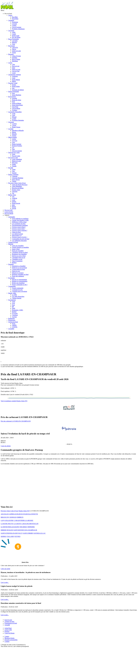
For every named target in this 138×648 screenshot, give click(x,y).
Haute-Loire (15, 35)
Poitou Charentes (13, 174)
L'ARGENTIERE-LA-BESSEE (23, 520)
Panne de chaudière (18, 251)
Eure (13, 93)
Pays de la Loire (13, 157)
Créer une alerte (5, 569)
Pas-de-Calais (16, 156)
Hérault (14, 117)
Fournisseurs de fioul (11, 623)
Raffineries (11, 318)
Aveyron (14, 140)
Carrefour (15, 315)
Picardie (10, 168)
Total (13, 301)
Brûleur (14, 262)
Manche (14, 42)
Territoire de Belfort (18, 90)
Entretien (11, 264)
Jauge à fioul (16, 249)
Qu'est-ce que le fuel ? (18, 229)
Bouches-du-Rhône (18, 188)
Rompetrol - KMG (17, 310)
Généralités (11, 217)
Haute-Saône (16, 86)
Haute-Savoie (16, 203)
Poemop (7, 631)
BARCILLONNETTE (31, 514)
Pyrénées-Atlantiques (18, 29)
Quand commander (17, 288)
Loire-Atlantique (17, 159)
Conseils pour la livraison (19, 291)
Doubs (14, 85)
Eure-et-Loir (15, 66)
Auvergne (11, 30)
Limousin (11, 122)
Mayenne (15, 162)
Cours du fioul (9, 212)
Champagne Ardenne (14, 74)
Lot (13, 147)
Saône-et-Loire (16, 51)
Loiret (14, 73)
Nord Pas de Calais (14, 152)
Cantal (14, 34)
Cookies (7, 641)
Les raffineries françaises (19, 240)
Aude (13, 113)
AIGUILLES (5, 514)
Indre (13, 68)
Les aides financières (18, 296)
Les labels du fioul (17, 234)
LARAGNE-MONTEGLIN (29, 523)
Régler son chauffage (18, 283)
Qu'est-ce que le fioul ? (19, 227)
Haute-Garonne (16, 144)
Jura (13, 88)
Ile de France (12, 96)
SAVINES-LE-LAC (39, 533)
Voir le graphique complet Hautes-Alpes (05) (14, 401)
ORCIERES (23, 527)
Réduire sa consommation (19, 281)
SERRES (3, 536)
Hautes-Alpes (16, 190)
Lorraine (10, 129)
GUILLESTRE (8, 520)
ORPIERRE (31, 527)
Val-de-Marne (16, 108)
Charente (14, 176)
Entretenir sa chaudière (19, 266)
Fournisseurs (12, 300)
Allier (13, 32)
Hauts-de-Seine (16, 100)
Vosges (14, 135)
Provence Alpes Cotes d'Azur (17, 183)
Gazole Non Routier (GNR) (20, 220)
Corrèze (14, 123)
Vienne (14, 181)
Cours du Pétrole (9, 633)
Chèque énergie (16, 298)
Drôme (14, 201)
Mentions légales (9, 638)
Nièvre (14, 49)
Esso (13, 305)
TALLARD (10, 536)
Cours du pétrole (6, 446)
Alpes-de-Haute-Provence (19, 184)
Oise (13, 171)
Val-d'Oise (15, 107)
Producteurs (11, 320)
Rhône (14, 206)
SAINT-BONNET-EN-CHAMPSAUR (25, 530)
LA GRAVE (17, 523)
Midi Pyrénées (12, 137)
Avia (13, 303)
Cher (13, 64)
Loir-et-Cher (15, 71)
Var (13, 193)
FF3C (13, 323)
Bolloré (14, 312)
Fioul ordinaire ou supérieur (20, 218)
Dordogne (15, 22)
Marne (14, 81)
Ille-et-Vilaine (16, 59)
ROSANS (10, 530)
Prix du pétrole (9, 213)
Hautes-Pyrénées (17, 146)
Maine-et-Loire (16, 161)
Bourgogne (11, 46)
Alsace (10, 15)
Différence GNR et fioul (19, 222)
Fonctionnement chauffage (20, 225)
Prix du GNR (8, 210)
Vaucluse (14, 191)
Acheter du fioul (13, 242)
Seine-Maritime (16, 95)
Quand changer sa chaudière (20, 247)
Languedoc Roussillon (15, 112)
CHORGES (12, 517)
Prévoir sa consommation (19, 279)
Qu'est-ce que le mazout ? (19, 230)
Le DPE (14, 295)
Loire (13, 200)
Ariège (14, 139)
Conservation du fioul (18, 269)
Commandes (12, 286)
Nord (13, 154)
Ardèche (14, 198)
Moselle (14, 134)
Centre (10, 63)
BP (13, 306)
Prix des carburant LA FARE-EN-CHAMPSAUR (16, 421)
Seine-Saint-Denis (17, 105)
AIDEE (14, 325)
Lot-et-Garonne (16, 27)
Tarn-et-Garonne (17, 151)
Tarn (13, 149)
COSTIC (14, 327)
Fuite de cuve (16, 271)
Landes (14, 25)
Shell (13, 308)
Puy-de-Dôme (16, 37)
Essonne (14, 98)
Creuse (14, 125)
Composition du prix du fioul (20, 239)
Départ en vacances (18, 273)
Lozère (14, 118)
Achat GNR (8, 630)
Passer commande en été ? (20, 284)
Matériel (10, 244)
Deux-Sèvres (16, 179)
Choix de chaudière (18, 245)
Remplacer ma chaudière (19, 254)
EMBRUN (20, 517)
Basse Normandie (13, 39)
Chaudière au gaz (17, 259)
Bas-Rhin (15, 17)
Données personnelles (11, 640)
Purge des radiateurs (18, 276)
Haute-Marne (16, 79)
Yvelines (14, 110)
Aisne (13, 169)
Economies (11, 278)
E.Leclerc (15, 313)
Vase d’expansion (17, 261)
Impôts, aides (12, 293)
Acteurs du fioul (13, 322)
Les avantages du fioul (18, 223)
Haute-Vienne (16, 127)
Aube (13, 78)
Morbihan (15, 61)
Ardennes (15, 76)
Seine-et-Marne (16, 103)
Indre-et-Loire (16, 69)
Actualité (7, 625)
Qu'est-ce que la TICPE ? (19, 237)
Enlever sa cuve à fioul (19, 256)
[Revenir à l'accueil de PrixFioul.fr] (7, 9)
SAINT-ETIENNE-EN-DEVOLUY (12, 533)
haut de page (8, 620)
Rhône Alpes (12, 195)
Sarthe (14, 164)
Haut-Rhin (15, 18)
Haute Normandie (13, 91)
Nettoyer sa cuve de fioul (19, 267)
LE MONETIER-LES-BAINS (10, 527)
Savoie (14, 208)
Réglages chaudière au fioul (20, 274)
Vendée (14, 166)
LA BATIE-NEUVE (7, 523)
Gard (13, 115)
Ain (13, 196)
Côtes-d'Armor (16, 56)
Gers (13, 142)
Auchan (14, 317)
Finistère (14, 57)
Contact (7, 636)
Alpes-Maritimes (17, 186)
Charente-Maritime (17, 178)
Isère (13, 205)
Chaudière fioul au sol (18, 257)
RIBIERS (4, 530)
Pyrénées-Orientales (18, 120)
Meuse (14, 132)
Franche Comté (12, 83)
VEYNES (17, 536)
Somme (14, 173)
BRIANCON (5, 517)
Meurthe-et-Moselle (18, 130)
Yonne (14, 52)
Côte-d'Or (15, 47)
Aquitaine (11, 20)
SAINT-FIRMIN (28, 533)
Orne (13, 44)
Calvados (15, 40)
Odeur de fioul (16, 232)
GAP (2, 520)
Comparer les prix (17, 289)
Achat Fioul (8, 628)
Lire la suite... (5, 582)
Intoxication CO (17, 235)
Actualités (11, 328)
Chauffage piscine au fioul (20, 252)
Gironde (14, 24)
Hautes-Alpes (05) (24, 511)
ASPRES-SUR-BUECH (16, 514)
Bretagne (11, 54)
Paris (13, 101)
